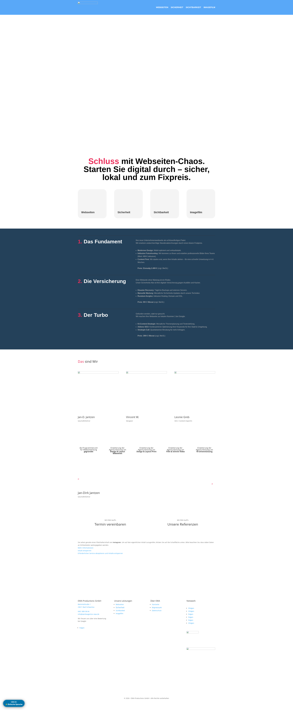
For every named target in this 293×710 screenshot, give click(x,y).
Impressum (157, 607)
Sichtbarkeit (120, 610)
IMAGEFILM (209, 7)
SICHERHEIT (177, 7)
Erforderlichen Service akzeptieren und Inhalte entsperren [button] (100, 553)
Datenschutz (156, 610)
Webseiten (88, 212)
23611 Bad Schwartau (86, 607)
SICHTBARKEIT (193, 7)
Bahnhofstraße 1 (84, 604)
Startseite (155, 604)
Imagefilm (119, 613)
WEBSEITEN (162, 7)
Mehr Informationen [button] (85, 548)
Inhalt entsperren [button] (84, 550)
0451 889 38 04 (83, 611)
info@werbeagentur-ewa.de (88, 614)
